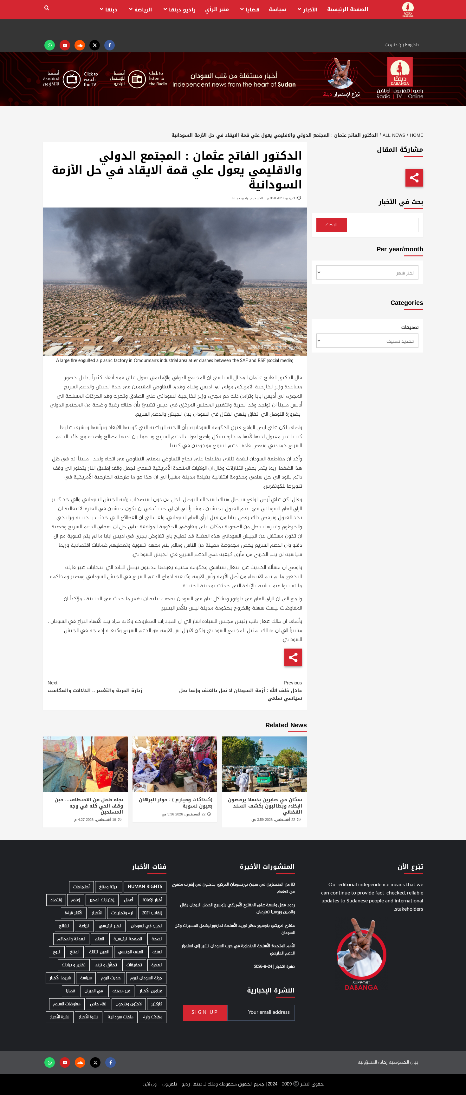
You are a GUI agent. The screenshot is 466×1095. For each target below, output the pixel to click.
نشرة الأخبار (88, 1017)
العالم (99, 939)
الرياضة (143, 10)
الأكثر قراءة (73, 913)
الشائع (64, 926)
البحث (331, 225)
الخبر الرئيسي (110, 926)
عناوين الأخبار (151, 991)
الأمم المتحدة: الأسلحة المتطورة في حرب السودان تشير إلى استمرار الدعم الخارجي (238, 950)
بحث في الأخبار (401, 202)
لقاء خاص (98, 1004)
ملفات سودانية (120, 1017)
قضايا (252, 10)
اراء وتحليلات (122, 913)
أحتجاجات (81, 887)
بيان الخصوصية (403, 1062)
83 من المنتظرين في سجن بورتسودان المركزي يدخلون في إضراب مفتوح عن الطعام (233, 888)
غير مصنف (121, 991)
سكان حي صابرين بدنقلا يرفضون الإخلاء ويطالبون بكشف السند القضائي (265, 805)
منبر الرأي (217, 9)
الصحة (157, 939)
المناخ (75, 952)
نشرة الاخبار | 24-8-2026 (274, 966)
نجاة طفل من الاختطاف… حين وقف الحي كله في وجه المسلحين (89, 805)
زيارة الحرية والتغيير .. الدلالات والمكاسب (95, 686)
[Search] (47, 8)
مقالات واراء (152, 1017)
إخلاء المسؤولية (372, 1062)
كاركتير (156, 1004)
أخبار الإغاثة (152, 900)
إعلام (75, 900)
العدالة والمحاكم (71, 939)
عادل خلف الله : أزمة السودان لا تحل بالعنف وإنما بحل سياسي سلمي (240, 690)
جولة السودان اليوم (146, 978)
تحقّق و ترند (106, 965)
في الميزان (94, 991)
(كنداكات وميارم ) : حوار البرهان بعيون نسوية (175, 802)
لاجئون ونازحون (129, 1004)
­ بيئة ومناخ (108, 887)
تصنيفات (409, 328)
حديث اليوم (111, 978)
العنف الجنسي (130, 952)
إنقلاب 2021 (152, 913)
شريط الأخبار (60, 978)
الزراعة (84, 926)
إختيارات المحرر (102, 900)
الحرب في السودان (146, 926)
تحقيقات (134, 965)
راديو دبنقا (182, 10)
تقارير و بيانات (74, 965)
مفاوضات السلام (67, 1004)
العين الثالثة (99, 952)
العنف (157, 952)
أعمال (128, 900)
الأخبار (310, 10)
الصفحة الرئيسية (347, 9)
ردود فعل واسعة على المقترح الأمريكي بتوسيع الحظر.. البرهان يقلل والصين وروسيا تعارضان (237, 909)
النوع (57, 952)
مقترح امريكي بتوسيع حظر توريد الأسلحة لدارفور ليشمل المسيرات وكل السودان (235, 929)
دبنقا (111, 10)
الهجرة (157, 965)
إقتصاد (56, 900)
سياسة (277, 9)
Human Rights (145, 887)
